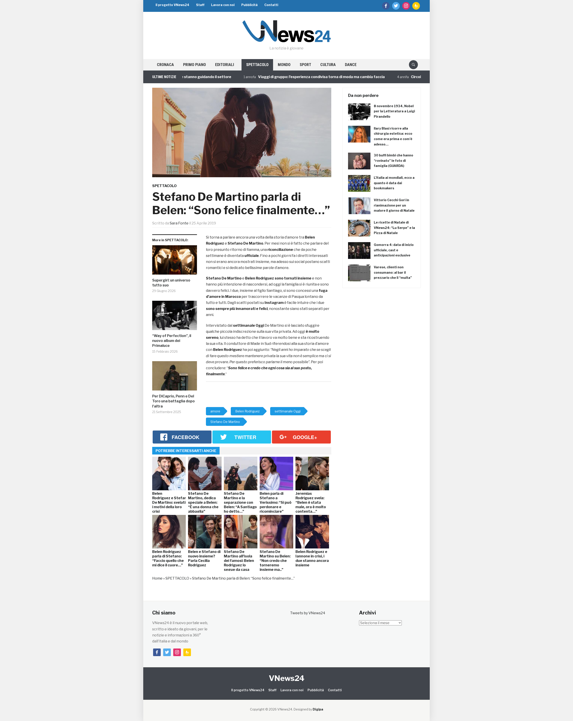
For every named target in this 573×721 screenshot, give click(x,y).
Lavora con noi (223, 5)
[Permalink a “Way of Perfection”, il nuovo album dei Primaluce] (174, 317)
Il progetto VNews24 (172, 5)
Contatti (271, 5)
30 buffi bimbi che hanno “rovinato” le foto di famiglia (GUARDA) (393, 160)
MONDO (284, 64)
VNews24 (286, 678)
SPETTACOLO (257, 64)
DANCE (351, 64)
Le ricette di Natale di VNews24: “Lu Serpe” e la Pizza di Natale (394, 227)
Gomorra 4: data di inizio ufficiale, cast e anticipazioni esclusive (394, 250)
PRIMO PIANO (194, 64)
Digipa (318, 709)
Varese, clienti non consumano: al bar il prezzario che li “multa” (393, 272)
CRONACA (165, 64)
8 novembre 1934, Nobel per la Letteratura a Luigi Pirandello (394, 111)
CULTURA (328, 64)
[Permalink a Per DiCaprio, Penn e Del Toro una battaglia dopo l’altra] (174, 377)
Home (157, 578)
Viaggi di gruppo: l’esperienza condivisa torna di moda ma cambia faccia (302, 77)
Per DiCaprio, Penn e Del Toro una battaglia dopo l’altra (173, 401)
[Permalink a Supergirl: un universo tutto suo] (174, 261)
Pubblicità (249, 5)
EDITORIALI (224, 64)
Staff (200, 5)
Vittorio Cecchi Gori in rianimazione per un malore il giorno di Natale (394, 205)
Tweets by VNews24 (307, 613)
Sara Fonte (179, 223)
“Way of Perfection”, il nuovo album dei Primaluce (171, 341)
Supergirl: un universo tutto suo (171, 282)
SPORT (305, 64)
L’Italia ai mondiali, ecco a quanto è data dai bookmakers (394, 183)
